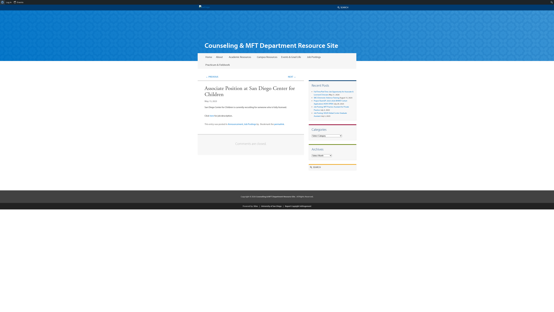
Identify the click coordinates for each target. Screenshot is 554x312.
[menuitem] (2, 2)
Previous (212, 76)
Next (292, 76)
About (219, 57)
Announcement (235, 124)
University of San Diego (271, 206)
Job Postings (314, 57)
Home (208, 57)
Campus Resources (267, 57)
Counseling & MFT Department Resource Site (271, 45)
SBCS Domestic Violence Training (326, 97)
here (212, 115)
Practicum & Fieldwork (217, 64)
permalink (279, 124)
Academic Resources (240, 57)
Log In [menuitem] (9, 2)
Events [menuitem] (20, 2)
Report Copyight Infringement (298, 206)
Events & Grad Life (291, 57)
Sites (256, 206)
